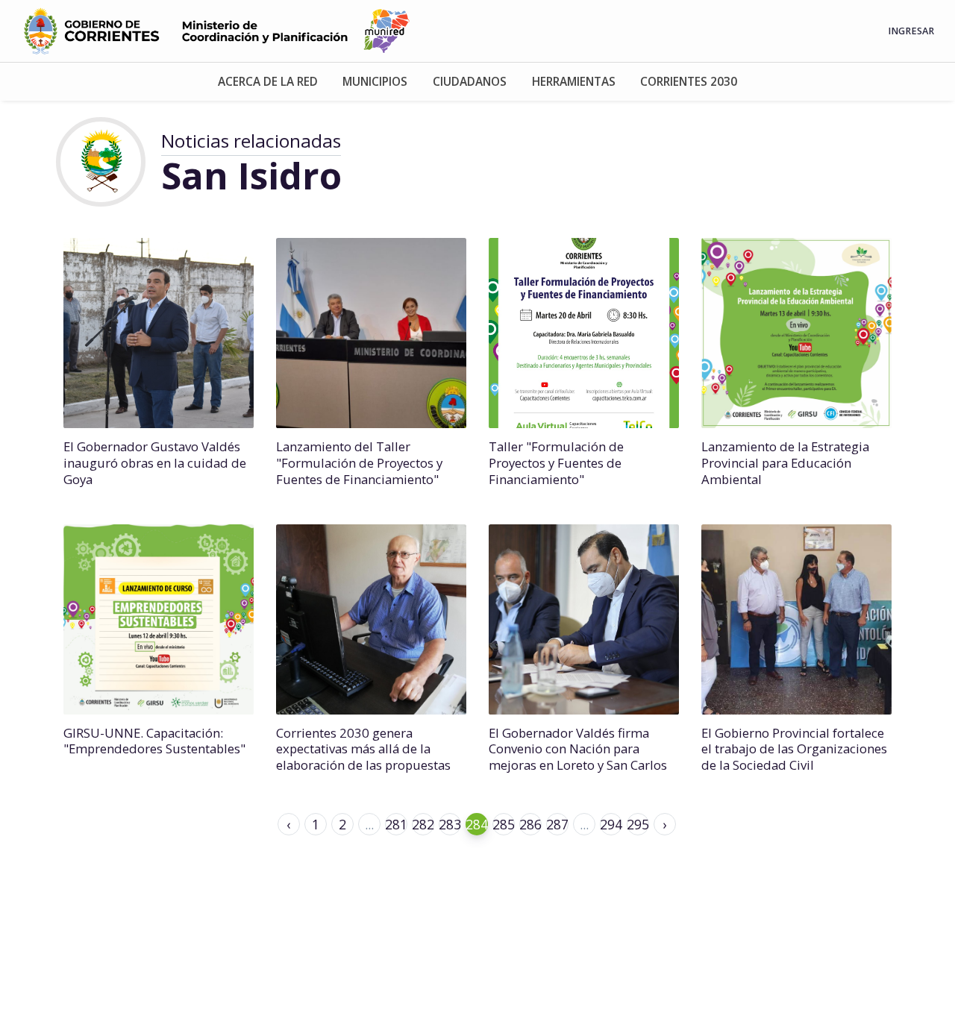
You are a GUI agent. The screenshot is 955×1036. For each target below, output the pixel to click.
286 (530, 824)
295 (638, 824)
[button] (268, 82)
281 (396, 824)
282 (423, 824)
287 (557, 824)
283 (450, 824)
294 (611, 824)
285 (503, 824)
